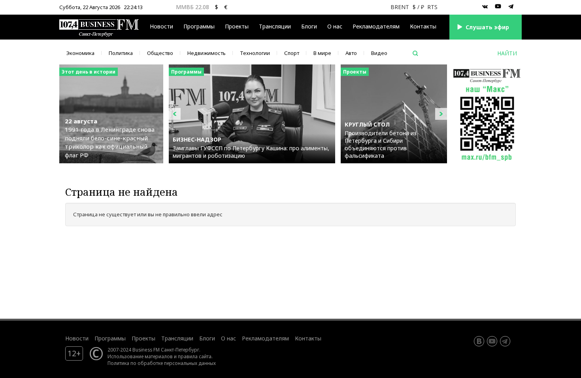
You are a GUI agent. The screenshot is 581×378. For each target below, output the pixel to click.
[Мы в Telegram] (511, 7)
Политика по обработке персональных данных (162, 363)
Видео (379, 53)
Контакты (423, 26)
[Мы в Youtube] (498, 7)
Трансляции (177, 338)
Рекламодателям (376, 26)
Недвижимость (206, 53)
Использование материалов (140, 356)
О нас (334, 26)
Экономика (80, 53)
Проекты (143, 338)
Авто (351, 53)
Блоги (309, 26)
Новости (161, 26)
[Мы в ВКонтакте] (485, 7)
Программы (199, 26)
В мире (322, 53)
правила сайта (194, 356)
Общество (160, 53)
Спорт (291, 53)
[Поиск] (415, 53)
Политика (121, 53)
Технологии (255, 53)
